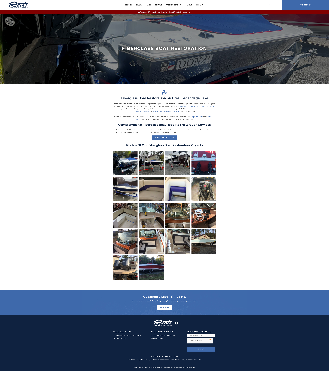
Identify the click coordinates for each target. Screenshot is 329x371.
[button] (271, 4)
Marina (139, 5)
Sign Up (201, 349)
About (189, 5)
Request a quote (197, 116)
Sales (148, 5)
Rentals (158, 5)
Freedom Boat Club (174, 5)
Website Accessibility (174, 368)
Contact (199, 5)
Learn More (187, 12)
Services (128, 5)
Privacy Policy (164, 368)
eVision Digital (191, 368)
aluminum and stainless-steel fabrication (167, 111)
